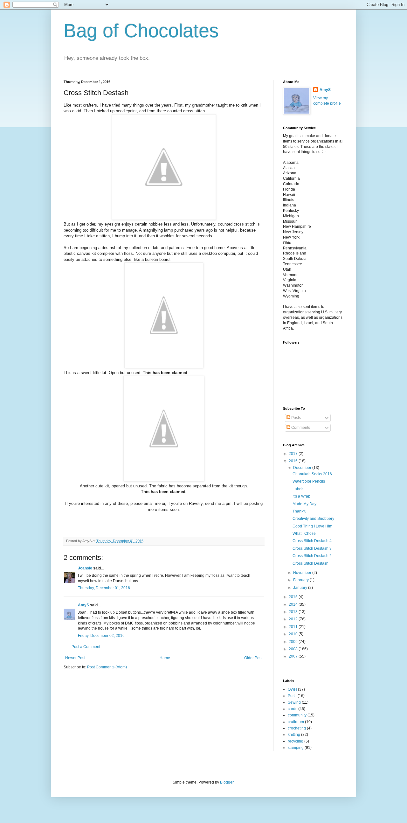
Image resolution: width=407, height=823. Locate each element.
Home (165, 658)
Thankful (300, 511)
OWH (292, 689)
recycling (295, 741)
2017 (294, 453)
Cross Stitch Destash (310, 563)
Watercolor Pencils (309, 481)
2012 (294, 619)
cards (292, 709)
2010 (294, 634)
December (302, 467)
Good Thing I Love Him (312, 526)
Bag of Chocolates (141, 30)
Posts (295, 417)
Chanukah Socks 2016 (312, 474)
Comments (300, 427)
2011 (294, 626)
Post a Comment (86, 647)
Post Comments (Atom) (107, 667)
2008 (294, 649)
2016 (294, 461)
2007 (294, 656)
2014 (294, 604)
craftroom (296, 722)
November (302, 572)
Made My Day (304, 504)
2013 (294, 612)
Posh (292, 696)
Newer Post (75, 658)
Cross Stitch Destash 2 (312, 556)
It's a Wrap (301, 496)
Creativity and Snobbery (313, 518)
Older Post (253, 658)
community (297, 715)
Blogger (226, 782)
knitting (294, 734)
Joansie (85, 568)
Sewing (294, 702)
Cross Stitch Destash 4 (312, 541)
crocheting (297, 728)
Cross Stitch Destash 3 (312, 548)
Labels (298, 489)
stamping (296, 747)
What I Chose (304, 533)
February (301, 580)
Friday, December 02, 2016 (101, 635)
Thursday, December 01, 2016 (104, 588)
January (300, 587)
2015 (294, 597)
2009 (294, 641)
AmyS (83, 605)
